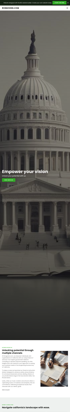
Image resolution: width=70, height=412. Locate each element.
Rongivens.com (10, 8)
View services (8, 180)
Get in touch (6, 389)
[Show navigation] (67, 8)
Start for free (59, 2)
